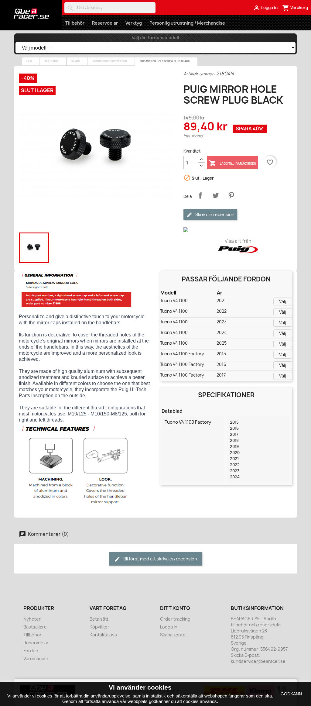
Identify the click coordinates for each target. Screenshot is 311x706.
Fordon (30, 650)
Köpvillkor (99, 627)
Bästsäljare (35, 627)
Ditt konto (175, 608)
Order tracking (175, 619)
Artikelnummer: (199, 74)
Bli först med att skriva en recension (159, 559)
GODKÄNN (291, 693)
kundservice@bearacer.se (258, 661)
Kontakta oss (103, 635)
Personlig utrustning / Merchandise (187, 23)
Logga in (168, 627)
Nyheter (32, 619)
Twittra (216, 195)
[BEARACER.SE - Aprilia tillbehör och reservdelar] (31, 13)
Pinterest (231, 195)
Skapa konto (173, 635)
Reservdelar (105, 23)
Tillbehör (74, 23)
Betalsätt (99, 619)
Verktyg (133, 23)
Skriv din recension (214, 214)
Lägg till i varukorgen (232, 163)
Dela (200, 195)
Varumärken (35, 658)
